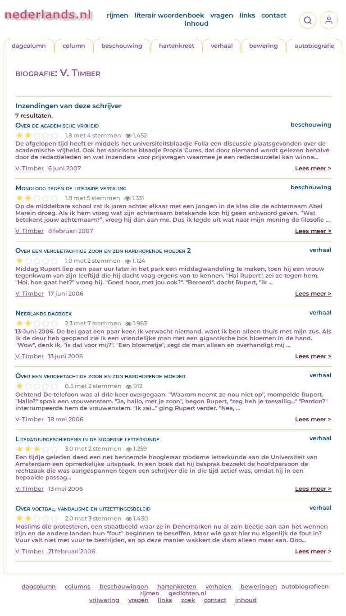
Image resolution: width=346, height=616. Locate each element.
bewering (263, 45)
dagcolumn (29, 45)
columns (78, 586)
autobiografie (314, 45)
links (247, 15)
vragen (221, 15)
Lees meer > (313, 168)
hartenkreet (176, 45)
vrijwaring (104, 600)
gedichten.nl (187, 593)
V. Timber (29, 168)
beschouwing (121, 45)
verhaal (222, 45)
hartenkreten (176, 586)
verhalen (218, 586)
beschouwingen (124, 586)
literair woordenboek (169, 15)
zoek (188, 600)
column (74, 45)
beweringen (259, 586)
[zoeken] (307, 20)
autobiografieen (305, 586)
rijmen (117, 15)
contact (274, 15)
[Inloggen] (329, 20)
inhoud (197, 23)
